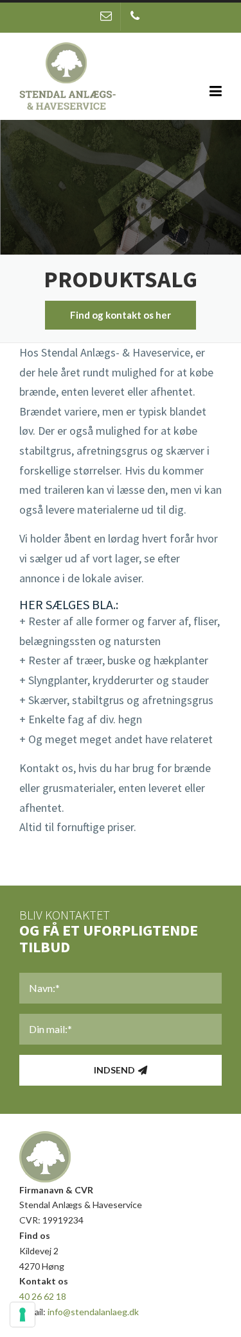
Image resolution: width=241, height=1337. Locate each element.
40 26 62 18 (42, 1296)
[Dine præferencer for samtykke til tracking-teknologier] (22, 1314)
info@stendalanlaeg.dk (93, 1311)
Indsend (114, 1069)
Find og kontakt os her (120, 315)
